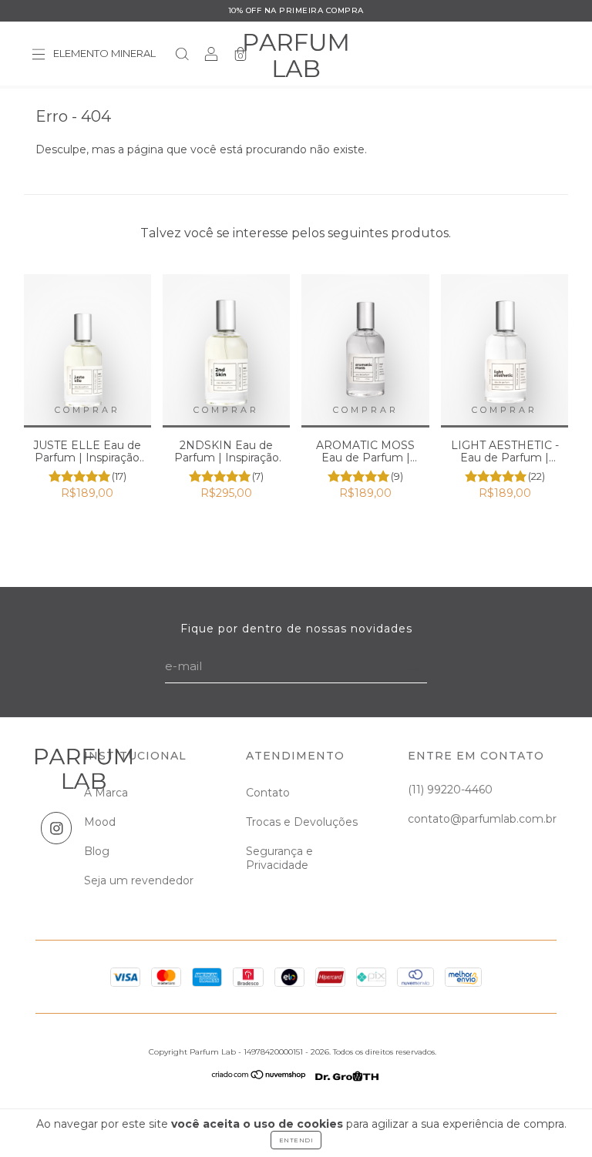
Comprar (87, 409)
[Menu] (38, 55)
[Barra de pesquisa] (182, 55)
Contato (268, 793)
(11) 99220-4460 (450, 789)
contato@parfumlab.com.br (482, 819)
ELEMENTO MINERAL (104, 54)
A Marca (106, 793)
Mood (100, 822)
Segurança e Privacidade (279, 858)
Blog (96, 851)
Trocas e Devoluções (302, 822)
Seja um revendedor (138, 880)
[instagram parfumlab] (56, 828)
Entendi (296, 1140)
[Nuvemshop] (259, 1080)
